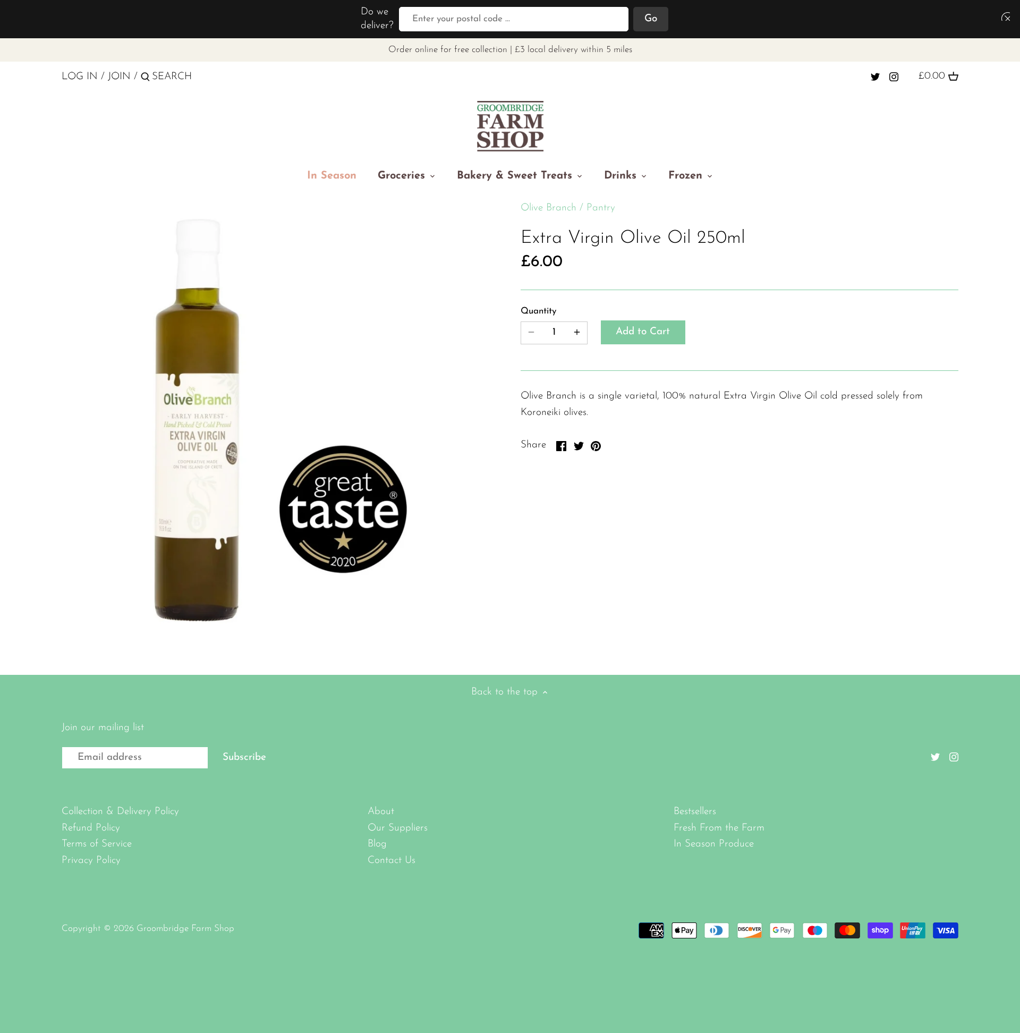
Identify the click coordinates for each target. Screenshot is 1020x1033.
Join (119, 77)
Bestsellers (695, 812)
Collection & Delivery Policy (120, 812)
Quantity (538, 311)
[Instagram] (893, 76)
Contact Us (391, 861)
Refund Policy (91, 828)
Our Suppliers (398, 828)
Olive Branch (548, 208)
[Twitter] (875, 76)
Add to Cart (643, 332)
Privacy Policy (91, 861)
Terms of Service (97, 844)
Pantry (600, 208)
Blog (377, 844)
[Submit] (145, 79)
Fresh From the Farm (719, 828)
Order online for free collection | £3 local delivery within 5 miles (510, 49)
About (381, 812)
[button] (1003, 16)
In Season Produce (714, 844)
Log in (80, 77)
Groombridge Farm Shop (185, 928)
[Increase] (577, 333)
